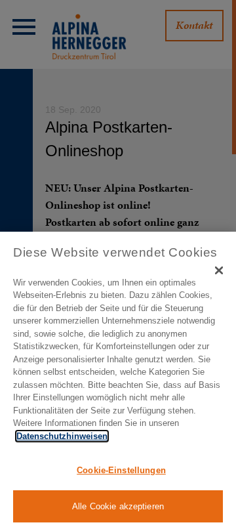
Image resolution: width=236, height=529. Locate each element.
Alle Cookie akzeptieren (118, 506)
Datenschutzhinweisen (62, 436)
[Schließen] (219, 270)
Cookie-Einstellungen (121, 470)
